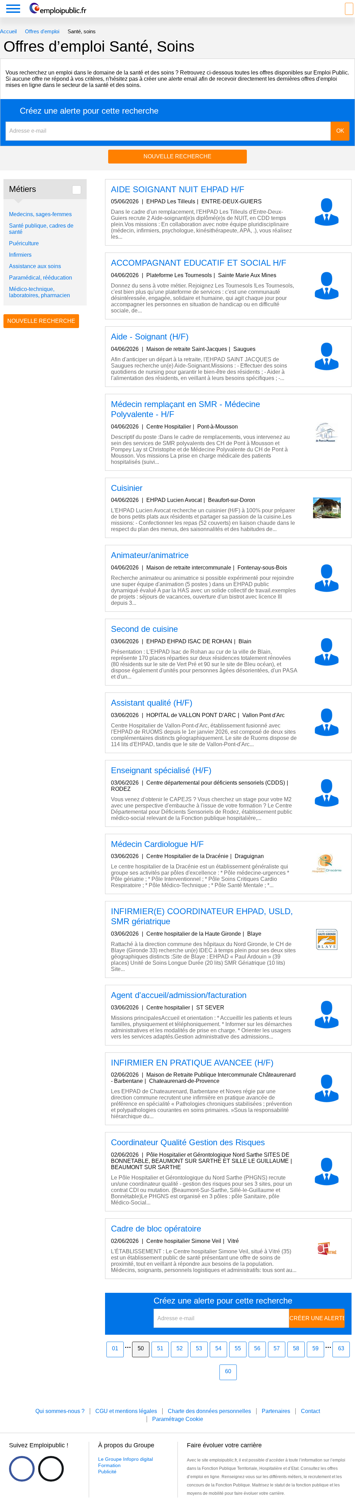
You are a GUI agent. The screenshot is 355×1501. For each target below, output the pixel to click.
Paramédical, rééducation (40, 278)
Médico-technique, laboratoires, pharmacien (39, 292)
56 (257, 1348)
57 (277, 1348)
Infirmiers (20, 255)
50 (141, 1348)
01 (115, 1348)
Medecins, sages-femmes (40, 214)
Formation (109, 1465)
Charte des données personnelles (209, 1411)
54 (218, 1348)
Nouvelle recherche (177, 156)
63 (341, 1348)
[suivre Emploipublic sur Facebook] (22, 1469)
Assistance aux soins (35, 266)
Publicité (107, 1471)
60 (228, 1371)
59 (315, 1348)
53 (199, 1348)
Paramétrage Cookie (177, 1419)
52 (179, 1348)
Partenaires (276, 1411)
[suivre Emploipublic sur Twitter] (51, 1469)
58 (296, 1348)
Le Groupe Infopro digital (125, 1459)
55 (238, 1348)
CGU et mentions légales (126, 1411)
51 (160, 1348)
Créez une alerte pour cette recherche (89, 110)
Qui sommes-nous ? (60, 1411)
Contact (310, 1411)
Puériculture (24, 243)
